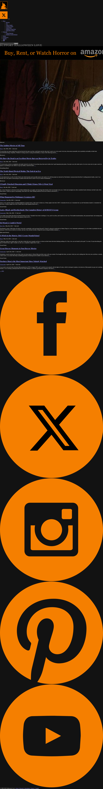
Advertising (27, 788)
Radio (4, 36)
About (16, 788)
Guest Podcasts (9, 33)
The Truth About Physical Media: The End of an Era (20, 171)
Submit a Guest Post (11, 29)
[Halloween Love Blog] (4, 8)
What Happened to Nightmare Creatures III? (17, 197)
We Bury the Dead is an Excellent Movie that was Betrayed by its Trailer (28, 158)
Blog (4, 21)
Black (1, 148)
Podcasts (5, 32)
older (2, 271)
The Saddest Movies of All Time (12, 146)
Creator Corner (9, 26)
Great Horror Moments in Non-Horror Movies (18, 248)
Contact (37, 788)
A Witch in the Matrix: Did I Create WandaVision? (20, 236)
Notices (32, 788)
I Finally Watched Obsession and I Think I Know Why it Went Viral (26, 184)
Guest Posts (9, 27)
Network (21, 788)
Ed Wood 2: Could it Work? (11, 223)
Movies (8, 22)
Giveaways (5, 37)
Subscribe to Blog (10, 30)
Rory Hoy (2, 226)
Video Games (9, 25)
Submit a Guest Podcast (11, 34)
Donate (4, 38)
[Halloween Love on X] (4, 18)
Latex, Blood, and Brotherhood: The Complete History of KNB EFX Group (29, 210)
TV (7, 23)
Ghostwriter (3, 200)
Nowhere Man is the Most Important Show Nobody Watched (23, 261)
